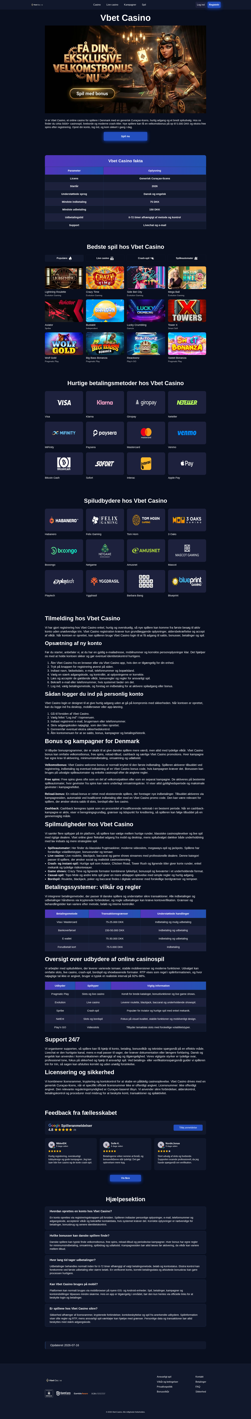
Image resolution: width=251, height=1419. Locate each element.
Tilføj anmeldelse (188, 1127)
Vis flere (125, 1178)
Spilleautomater (184, 258)
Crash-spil (143, 258)
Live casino (102, 258)
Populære (62, 258)
